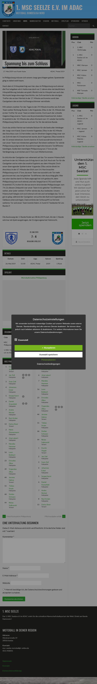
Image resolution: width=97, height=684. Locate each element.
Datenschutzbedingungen (48, 364)
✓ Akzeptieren (48, 348)
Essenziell (23, 340)
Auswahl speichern (48, 354)
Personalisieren (48, 360)
